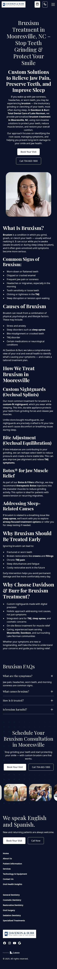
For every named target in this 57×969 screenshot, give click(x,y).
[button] (52, 4)
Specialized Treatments (14, 920)
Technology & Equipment (15, 874)
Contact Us (8, 879)
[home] (13, 4)
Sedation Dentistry (12, 915)
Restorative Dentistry (13, 905)
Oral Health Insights (12, 884)
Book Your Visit (28, 151)
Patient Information (12, 863)
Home (6, 853)
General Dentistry (11, 895)
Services (7, 868)
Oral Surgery (9, 910)
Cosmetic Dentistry (12, 900)
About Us (7, 858)
